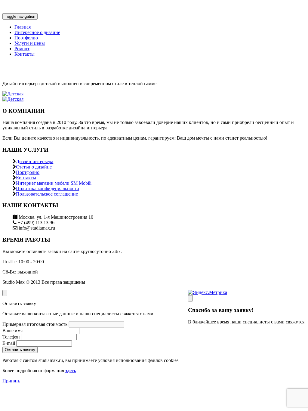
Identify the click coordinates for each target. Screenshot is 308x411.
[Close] (190, 298)
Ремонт (21, 48)
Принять (11, 380)
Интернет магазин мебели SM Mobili (53, 183)
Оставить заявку (20, 350)
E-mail (8, 343)
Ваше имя (12, 330)
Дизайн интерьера (34, 161)
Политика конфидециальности (47, 188)
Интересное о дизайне (37, 32)
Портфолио (26, 37)
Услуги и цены (29, 43)
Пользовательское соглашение (47, 193)
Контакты (24, 54)
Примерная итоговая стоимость (34, 324)
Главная (22, 26)
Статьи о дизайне (34, 166)
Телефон (11, 336)
